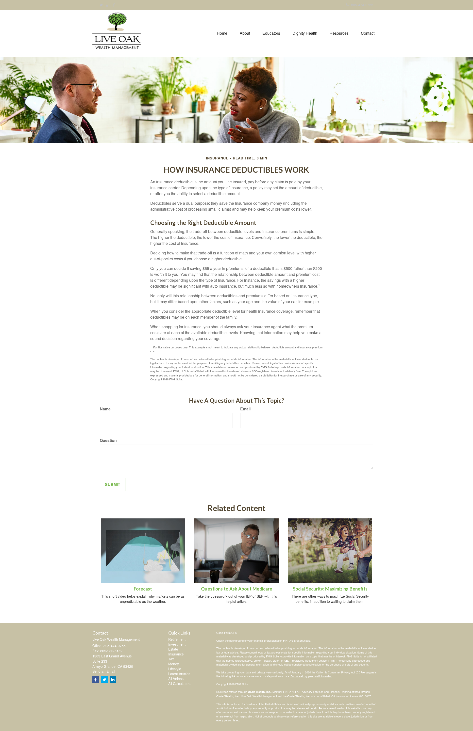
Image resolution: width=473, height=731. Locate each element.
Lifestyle (174, 668)
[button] (245, 33)
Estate (173, 649)
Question (108, 440)
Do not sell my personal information (311, 676)
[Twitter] (101, 4)
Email (245, 409)
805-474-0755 (362, 4)
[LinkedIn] (107, 4)
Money (173, 663)
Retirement (177, 639)
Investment (177, 644)
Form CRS (230, 633)
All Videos (176, 678)
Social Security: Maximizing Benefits (330, 588)
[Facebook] (114, 4)
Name (105, 409)
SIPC (296, 692)
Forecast (143, 588)
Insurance (176, 654)
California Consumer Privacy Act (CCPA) (340, 672)
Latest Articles (179, 673)
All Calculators (179, 683)
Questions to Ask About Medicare (236, 588)
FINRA (287, 692)
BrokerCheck (302, 640)
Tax (171, 658)
